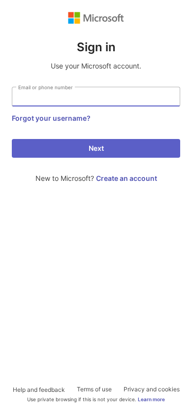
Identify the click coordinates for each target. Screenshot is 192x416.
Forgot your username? (51, 118)
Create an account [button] (126, 178)
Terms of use (94, 389)
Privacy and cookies (152, 389)
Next (96, 148)
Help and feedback (39, 389)
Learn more (151, 399)
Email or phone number (45, 87)
